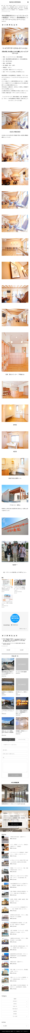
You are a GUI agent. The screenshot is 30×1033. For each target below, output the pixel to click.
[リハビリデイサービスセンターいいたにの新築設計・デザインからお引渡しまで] (20, 582)
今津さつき (22, 639)
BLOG (4, 638)
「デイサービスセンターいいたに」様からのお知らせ (7, 603)
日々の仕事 (20, 640)
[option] (15, 794)
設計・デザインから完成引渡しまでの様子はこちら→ (15, 572)
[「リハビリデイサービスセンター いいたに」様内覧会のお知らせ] (7, 582)
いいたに (4, 643)
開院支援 (8, 644)
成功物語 (15, 1013)
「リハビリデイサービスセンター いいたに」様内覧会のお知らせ (7, 587)
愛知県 (17, 643)
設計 (24, 643)
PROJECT (8, 638)
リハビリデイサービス (11, 643)
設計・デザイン (12, 641)
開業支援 (4, 644)
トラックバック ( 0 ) (21, 739)
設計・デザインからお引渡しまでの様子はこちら (13, 71)
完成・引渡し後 (11, 640)
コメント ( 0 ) (8, 739)
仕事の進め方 (15, 1008)
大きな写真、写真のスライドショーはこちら (12, 69)
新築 (22, 643)
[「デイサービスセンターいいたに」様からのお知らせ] (7, 598)
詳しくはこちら (15, 824)
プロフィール (22, 628)
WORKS (11, 638)
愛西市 (20, 643)
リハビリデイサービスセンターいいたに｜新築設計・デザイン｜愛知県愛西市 (14, 639)
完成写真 (15, 640)
